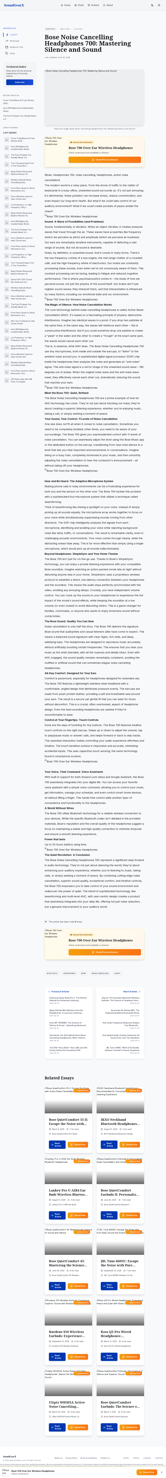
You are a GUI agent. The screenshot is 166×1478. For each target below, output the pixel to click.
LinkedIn (147, 1458)
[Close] (161, 1472)
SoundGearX (14, 5)
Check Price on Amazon (107, 160)
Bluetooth (52, 973)
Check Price (79, 1144)
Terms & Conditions (88, 1458)
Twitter (126, 1458)
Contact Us (105, 1458)
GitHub (136, 1458)
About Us (58, 1458)
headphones (69, 973)
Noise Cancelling (100, 973)
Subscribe (20, 82)
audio (117, 973)
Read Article (58, 1144)
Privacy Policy (71, 1458)
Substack (159, 1458)
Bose (83, 973)
